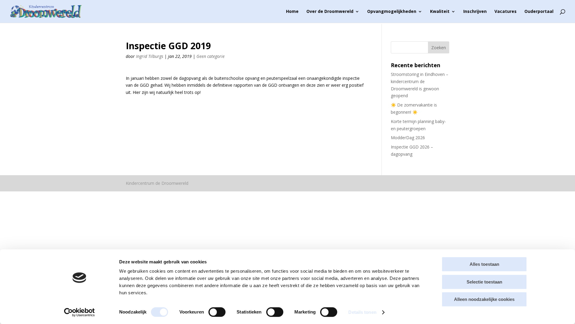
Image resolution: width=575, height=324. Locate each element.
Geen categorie (210, 56)
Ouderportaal (538, 11)
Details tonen (362, 312)
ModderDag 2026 (408, 137)
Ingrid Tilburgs (149, 56)
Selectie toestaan (484, 281)
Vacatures (505, 11)
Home (292, 11)
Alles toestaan (484, 264)
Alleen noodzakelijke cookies (484, 299)
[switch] (217, 312)
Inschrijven (475, 11)
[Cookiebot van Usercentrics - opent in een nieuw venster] (79, 312)
